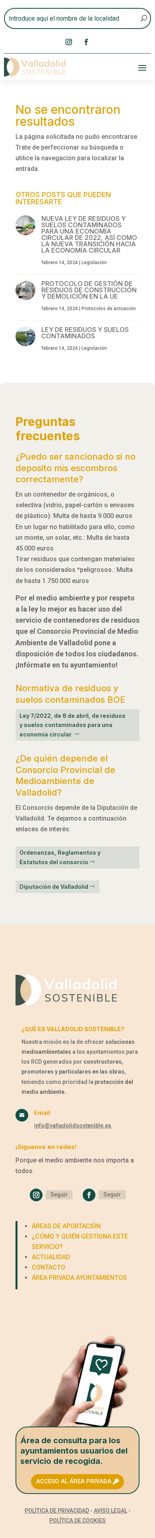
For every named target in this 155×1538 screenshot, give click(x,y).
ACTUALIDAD (51, 1257)
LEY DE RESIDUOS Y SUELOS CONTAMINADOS (85, 333)
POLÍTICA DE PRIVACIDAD (57, 1510)
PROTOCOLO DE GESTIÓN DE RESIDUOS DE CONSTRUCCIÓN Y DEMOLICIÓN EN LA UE (89, 290)
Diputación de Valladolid (53, 886)
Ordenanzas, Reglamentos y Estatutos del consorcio (60, 857)
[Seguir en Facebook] (86, 42)
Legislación (94, 262)
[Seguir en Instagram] (69, 42)
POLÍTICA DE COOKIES (77, 1520)
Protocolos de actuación (108, 308)
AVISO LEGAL (110, 1510)
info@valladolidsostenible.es (72, 1125)
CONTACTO (48, 1267)
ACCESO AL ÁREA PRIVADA (73, 1481)
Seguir (59, 1194)
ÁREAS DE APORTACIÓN (66, 1226)
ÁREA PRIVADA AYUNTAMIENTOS (79, 1277)
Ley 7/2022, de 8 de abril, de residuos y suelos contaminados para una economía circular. (72, 725)
